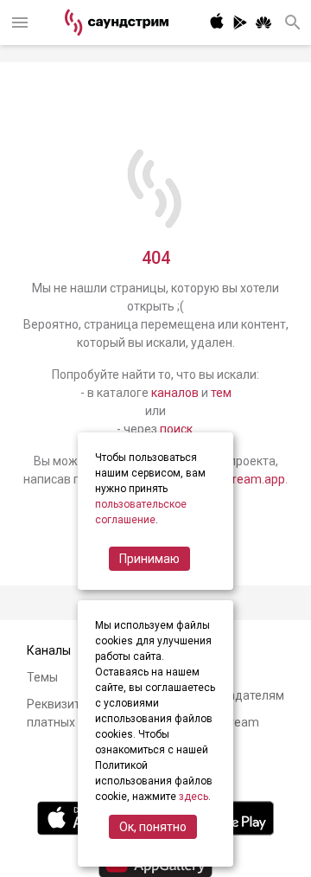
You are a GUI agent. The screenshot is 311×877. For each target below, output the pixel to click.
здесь (193, 797)
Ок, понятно (153, 827)
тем (221, 393)
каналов (175, 393)
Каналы (49, 650)
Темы (42, 677)
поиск (176, 429)
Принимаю (149, 559)
